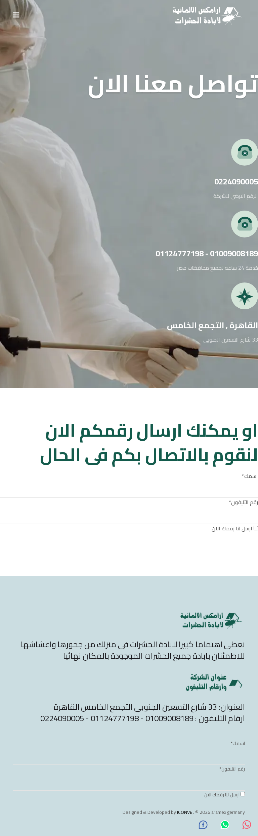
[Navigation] (16, 15)
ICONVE (184, 812)
